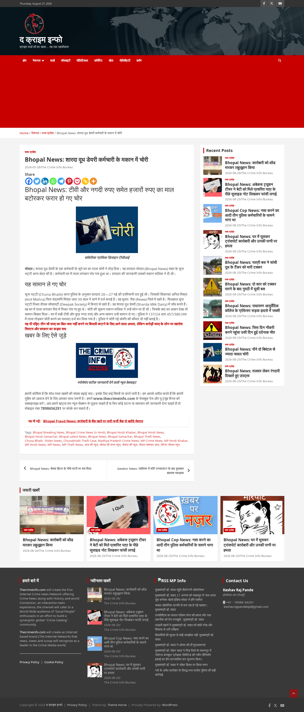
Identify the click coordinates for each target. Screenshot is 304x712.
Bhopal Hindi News (151, 432)
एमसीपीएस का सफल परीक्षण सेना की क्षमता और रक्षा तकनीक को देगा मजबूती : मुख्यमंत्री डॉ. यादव (183, 617)
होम (24, 60)
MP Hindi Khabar (176, 441)
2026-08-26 (232, 173)
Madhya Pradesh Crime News (118, 441)
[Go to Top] (294, 693)
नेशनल (37, 60)
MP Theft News (72, 445)
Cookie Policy (53, 662)
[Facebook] (28, 181)
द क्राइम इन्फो (41, 39)
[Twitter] (37, 181)
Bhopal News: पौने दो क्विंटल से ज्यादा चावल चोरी (250, 351)
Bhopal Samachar (120, 436)
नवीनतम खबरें (100, 580)
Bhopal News (97, 436)
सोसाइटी (65, 60)
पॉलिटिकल (82, 60)
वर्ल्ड (52, 60)
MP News (54, 445)
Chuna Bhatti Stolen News (43, 441)
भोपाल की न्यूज (129, 445)
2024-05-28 (32, 167)
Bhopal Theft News (147, 436)
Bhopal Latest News (72, 436)
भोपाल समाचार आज (149, 445)
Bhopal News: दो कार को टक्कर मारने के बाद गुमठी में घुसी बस (250, 286)
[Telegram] (61, 181)
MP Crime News (152, 441)
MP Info (178, 580)
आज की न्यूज (91, 445)
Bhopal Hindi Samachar (41, 436)
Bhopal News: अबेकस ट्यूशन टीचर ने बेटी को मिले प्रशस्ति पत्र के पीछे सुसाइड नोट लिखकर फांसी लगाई (251, 189)
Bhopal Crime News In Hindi (85, 432)
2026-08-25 (232, 199)
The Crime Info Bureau (57, 167)
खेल (111, 60)
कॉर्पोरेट (98, 60)
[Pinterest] (69, 181)
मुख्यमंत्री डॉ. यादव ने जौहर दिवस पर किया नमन (181, 665)
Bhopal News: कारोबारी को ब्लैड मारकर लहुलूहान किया (250, 165)
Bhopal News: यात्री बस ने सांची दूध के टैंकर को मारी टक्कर (251, 265)
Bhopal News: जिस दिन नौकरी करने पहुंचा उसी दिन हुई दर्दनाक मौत (250, 330)
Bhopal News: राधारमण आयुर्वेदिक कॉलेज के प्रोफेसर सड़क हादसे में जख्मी (252, 308)
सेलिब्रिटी (125, 60)
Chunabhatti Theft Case (79, 441)
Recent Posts (219, 150)
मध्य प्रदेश (30, 152)
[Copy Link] (85, 181)
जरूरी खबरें (31, 490)
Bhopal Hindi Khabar (121, 432)
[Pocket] (77, 181)
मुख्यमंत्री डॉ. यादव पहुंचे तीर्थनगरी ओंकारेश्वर (179, 590)
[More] (93, 181)
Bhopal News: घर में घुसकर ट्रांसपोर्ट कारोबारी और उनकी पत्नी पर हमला (251, 241)
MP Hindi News (35, 445)
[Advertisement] (146, 97)
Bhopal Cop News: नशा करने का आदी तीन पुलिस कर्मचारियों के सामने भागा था (252, 215)
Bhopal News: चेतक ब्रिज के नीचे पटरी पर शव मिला (60, 468)
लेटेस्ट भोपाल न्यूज (170, 445)
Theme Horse (117, 705)
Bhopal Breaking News (48, 432)
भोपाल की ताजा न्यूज (110, 445)
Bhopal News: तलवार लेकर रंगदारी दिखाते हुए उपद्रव (252, 373)
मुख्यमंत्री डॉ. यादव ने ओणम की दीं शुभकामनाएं (180, 645)
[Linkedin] (45, 181)
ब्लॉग (139, 60)
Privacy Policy (29, 662)
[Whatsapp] (53, 181)
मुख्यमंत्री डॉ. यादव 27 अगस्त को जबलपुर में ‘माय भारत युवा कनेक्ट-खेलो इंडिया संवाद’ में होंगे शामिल (185, 597)
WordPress (170, 705)
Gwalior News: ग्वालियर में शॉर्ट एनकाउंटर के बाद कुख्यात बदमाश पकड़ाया (150, 470)
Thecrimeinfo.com (32, 590)
